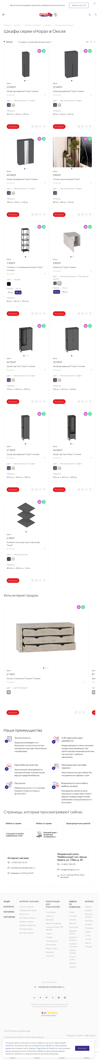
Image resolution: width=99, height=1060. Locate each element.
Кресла (88, 943)
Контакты (9, 907)
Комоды (88, 946)
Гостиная (73, 916)
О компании (51, 912)
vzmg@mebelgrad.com (69, 869)
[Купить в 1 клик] (36, 126)
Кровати (88, 910)
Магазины (9, 912)
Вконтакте (34, 997)
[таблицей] (94, 42)
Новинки (72, 967)
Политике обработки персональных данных (46, 1051)
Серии (71, 912)
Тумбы (87, 932)
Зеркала (72, 963)
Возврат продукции (28, 925)
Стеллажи (89, 928)
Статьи (49, 933)
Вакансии (50, 920)
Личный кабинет (26, 929)
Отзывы (49, 937)
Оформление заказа (28, 910)
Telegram (40, 997)
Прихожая (73, 927)
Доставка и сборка (27, 918)
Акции (7, 901)
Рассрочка (24, 914)
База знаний (51, 945)
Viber (52, 997)
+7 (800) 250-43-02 (19, 862)
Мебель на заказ (26, 921)
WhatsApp (58, 997)
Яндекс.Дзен (64, 997)
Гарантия (49, 952)
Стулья (88, 939)
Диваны (88, 907)
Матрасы (89, 920)
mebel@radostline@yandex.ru (23, 868)
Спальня (72, 920)
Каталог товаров (27, 907)
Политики (50, 956)
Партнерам (9, 917)
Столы (87, 935)
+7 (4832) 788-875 (68, 864)
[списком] (91, 42)
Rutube (46, 997)
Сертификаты (51, 941)
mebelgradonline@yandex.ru (51, 987)
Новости (49, 916)
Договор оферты (27, 933)
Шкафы (88, 924)
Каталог (89, 901)
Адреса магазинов (53, 923)
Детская (72, 923)
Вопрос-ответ (52, 948)
